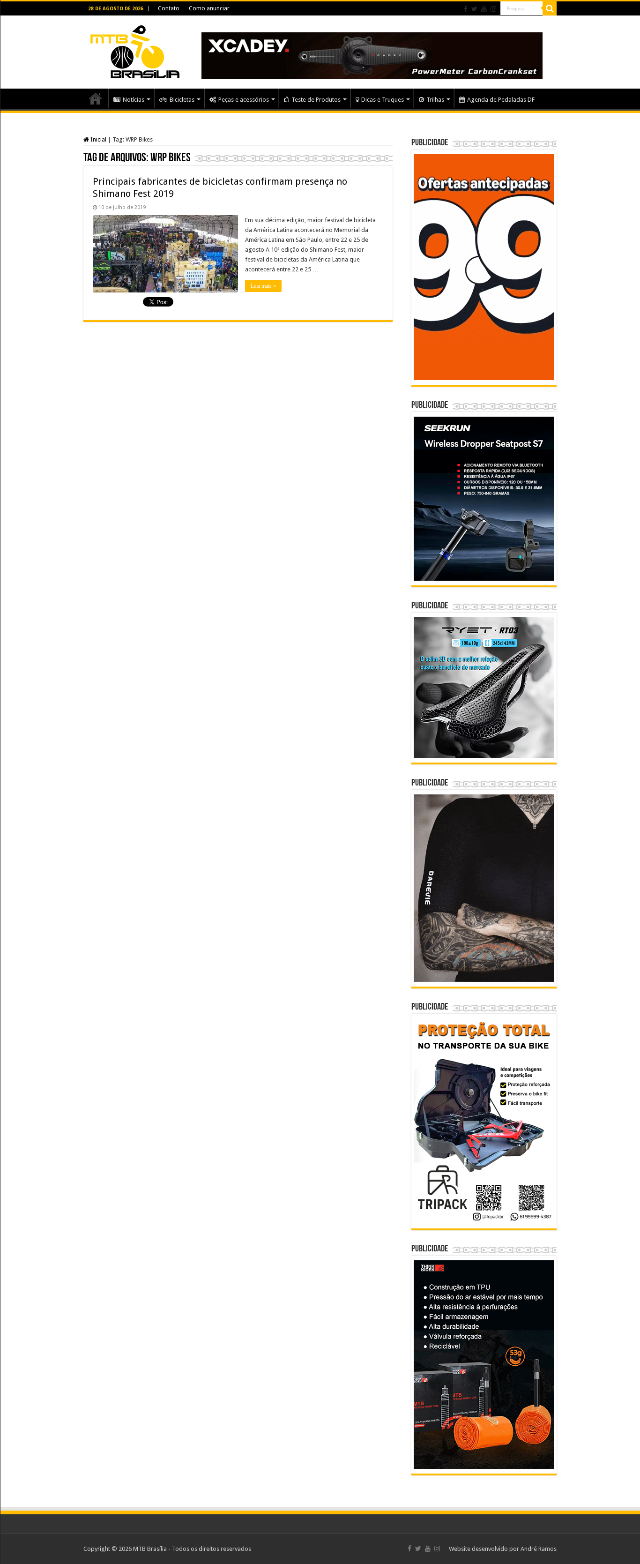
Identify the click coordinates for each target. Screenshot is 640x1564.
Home (95, 98)
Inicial (97, 139)
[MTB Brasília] (134, 50)
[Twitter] (474, 9)
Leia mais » (263, 286)
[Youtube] (484, 9)
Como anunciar (209, 8)
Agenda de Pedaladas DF (501, 99)
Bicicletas (182, 99)
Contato (168, 8)
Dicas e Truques (382, 99)
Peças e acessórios (243, 99)
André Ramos (539, 1548)
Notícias (133, 99)
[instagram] (493, 9)
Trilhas (435, 99)
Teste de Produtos (316, 99)
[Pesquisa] (550, 8)
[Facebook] (466, 9)
